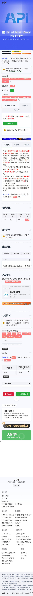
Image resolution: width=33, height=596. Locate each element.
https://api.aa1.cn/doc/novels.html (12, 413)
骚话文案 (4, 498)
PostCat (10, 585)
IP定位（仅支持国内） (8, 506)
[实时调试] (30, 316)
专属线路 (26, 145)
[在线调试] (30, 353)
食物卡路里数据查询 (21, 517)
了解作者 (16, 485)
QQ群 (3, 593)
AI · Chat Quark (6, 534)
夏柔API (8, 417)
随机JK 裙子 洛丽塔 (21, 520)
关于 (8, 593)
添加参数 (6, 376)
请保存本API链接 (12, 415)
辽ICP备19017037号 (18, 593)
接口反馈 (27, 32)
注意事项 (7, 145)
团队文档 (26, 578)
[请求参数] (30, 208)
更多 (22, 558)
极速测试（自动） (10, 105)
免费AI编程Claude (7, 523)
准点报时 (17, 523)
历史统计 (25, 105)
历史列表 (16, 110)
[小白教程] (30, 275)
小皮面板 (16, 585)
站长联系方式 (24, 394)
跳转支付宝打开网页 (8, 558)
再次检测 (10, 123)
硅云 (20, 585)
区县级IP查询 (6, 563)
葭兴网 (18, 587)
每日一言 (17, 525)
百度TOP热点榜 (6, 517)
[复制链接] (16, 399)
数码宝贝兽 (5, 544)
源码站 (18, 578)
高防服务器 (30, 585)
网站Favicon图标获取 (8, 515)
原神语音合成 (20, 534)
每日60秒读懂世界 (7, 525)
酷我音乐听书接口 (7, 561)
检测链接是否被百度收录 (23, 542)
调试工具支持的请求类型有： (16, 333)
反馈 (23, 194)
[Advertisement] (16, 460)
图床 (22, 578)
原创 (8, 32)
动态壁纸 (4, 536)
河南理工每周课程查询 (8, 553)
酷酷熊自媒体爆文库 (25, 587)
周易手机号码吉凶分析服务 (23, 515)
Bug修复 (16, 145)
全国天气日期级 (6, 539)
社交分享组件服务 (7, 520)
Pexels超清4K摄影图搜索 (23, 539)
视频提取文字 (6, 542)
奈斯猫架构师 (12, 587)
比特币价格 (5, 496)
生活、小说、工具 (16, 32)
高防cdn (24, 585)
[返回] (4, 2)
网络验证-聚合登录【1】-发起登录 (12, 504)
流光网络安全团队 (13, 583)
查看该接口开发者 (15, 71)
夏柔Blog (23, 553)
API (9, 578)
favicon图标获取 (6, 555)
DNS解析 (13, 578)
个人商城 (24, 555)
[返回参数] (30, 247)
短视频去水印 (6, 501)
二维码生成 (19, 544)
